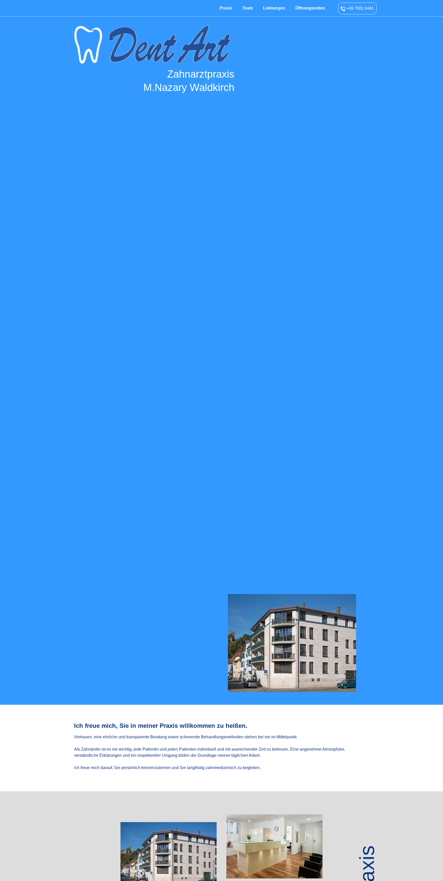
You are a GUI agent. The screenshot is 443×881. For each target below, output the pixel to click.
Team (247, 8)
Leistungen (274, 8)
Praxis (226, 8)
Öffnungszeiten (310, 8)
